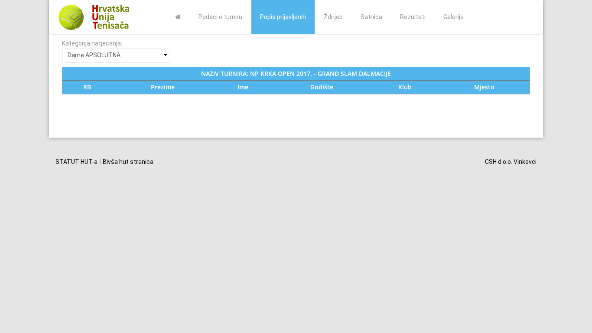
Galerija (453, 16)
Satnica (371, 16)
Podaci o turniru (220, 16)
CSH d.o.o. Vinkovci (511, 161)
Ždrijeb (333, 16)
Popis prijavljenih (283, 16)
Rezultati (413, 16)
